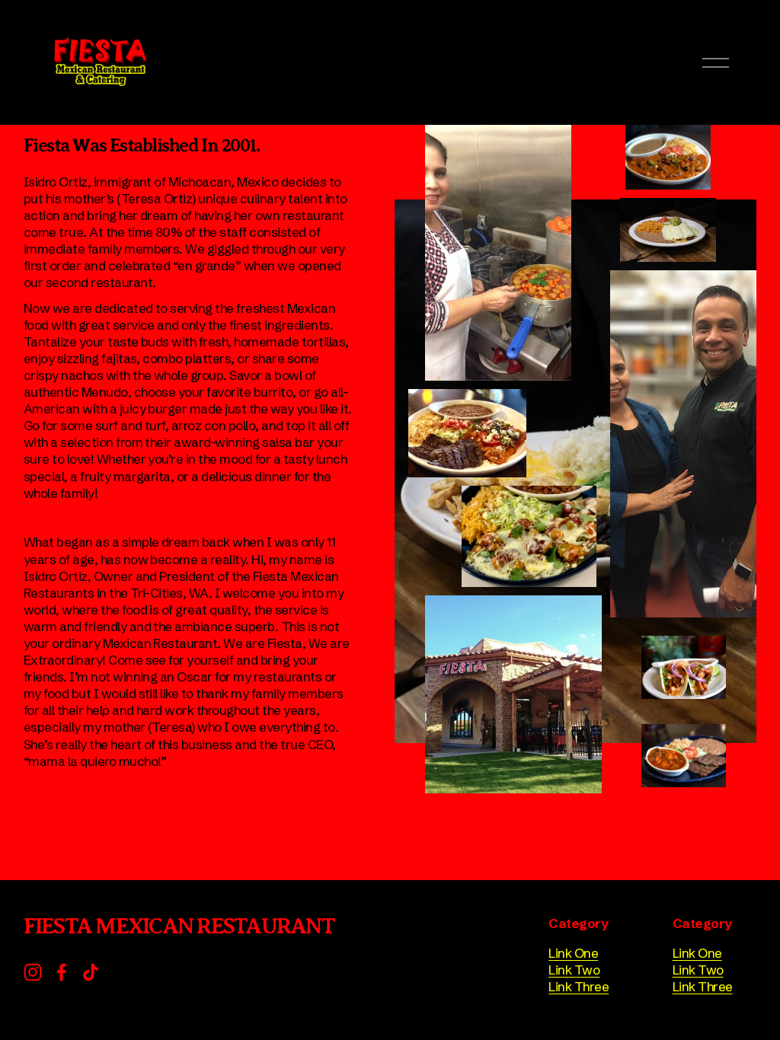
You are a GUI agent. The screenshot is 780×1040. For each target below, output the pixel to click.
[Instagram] (33, 972)
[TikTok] (91, 972)
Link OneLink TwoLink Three (578, 969)
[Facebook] (62, 972)
